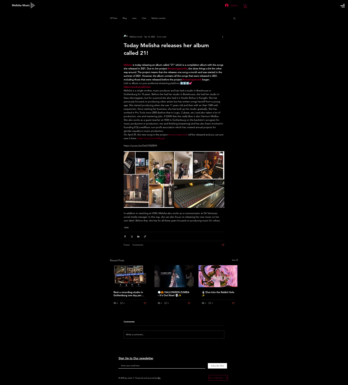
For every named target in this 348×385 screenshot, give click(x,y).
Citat (144, 18)
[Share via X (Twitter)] (131, 236)
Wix (159, 378)
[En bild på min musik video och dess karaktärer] (174, 276)
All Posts (113, 18)
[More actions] (222, 36)
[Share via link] (145, 236)
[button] (342, 5)
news (134, 18)
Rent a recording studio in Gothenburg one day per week (128, 294)
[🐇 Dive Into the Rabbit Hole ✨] (218, 276)
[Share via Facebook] (125, 236)
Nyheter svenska (158, 18)
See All (235, 260)
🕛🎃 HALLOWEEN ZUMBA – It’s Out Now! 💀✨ (173, 294)
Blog (125, 18)
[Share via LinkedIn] (138, 236)
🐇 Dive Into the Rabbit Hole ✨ (218, 294)
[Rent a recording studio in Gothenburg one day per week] (130, 276)
